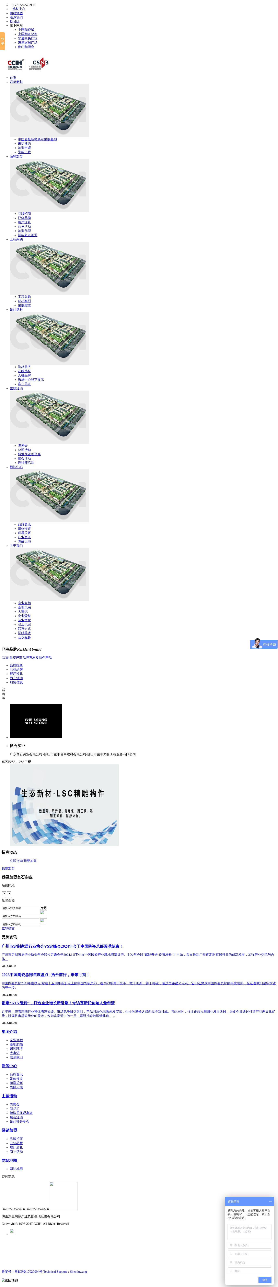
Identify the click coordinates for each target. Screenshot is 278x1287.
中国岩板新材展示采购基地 (37, 139)
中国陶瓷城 (26, 29)
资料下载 (24, 152)
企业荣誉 (24, 616)
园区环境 (16, 1048)
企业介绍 (24, 603)
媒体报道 (24, 528)
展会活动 (24, 458)
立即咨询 (16, 861)
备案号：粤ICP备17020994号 (22, 1271)
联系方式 (24, 628)
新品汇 (15, 1108)
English (15, 21)
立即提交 (8, 928)
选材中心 (18, 9)
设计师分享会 (19, 1121)
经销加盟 (16, 156)
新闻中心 (16, 467)
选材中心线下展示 (31, 379)
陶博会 (23, 445)
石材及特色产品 (40, 657)
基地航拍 (16, 1044)
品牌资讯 (24, 524)
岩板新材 (16, 82)
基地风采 (24, 607)
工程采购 (16, 239)
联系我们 (16, 17)
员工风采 (24, 624)
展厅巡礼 (24, 222)
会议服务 (24, 637)
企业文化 (24, 620)
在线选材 (24, 371)
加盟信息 (16, 682)
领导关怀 (24, 533)
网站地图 (16, 13)
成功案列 (24, 301)
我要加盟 (30, 861)
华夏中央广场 (27, 38)
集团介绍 (9, 1031)
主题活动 (16, 388)
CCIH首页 (9, 657)
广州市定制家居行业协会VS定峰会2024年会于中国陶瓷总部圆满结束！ (62, 946)
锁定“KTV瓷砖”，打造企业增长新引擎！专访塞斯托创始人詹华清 (58, 1003)
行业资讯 (24, 537)
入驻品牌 (24, 375)
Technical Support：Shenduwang (65, 1271)
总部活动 (24, 450)
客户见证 (24, 384)
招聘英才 (24, 633)
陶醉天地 (24, 541)
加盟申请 (24, 148)
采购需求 (24, 305)
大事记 (23, 611)
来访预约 (24, 143)
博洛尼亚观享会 (29, 454)
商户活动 (24, 226)
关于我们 (16, 545)
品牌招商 (24, 213)
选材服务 (24, 367)
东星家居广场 (27, 42)
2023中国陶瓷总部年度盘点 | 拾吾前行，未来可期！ (46, 974)
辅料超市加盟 (27, 235)
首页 (13, 77)
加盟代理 (24, 231)
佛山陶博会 (26, 47)
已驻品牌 (24, 218)
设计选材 (16, 309)
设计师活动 (26, 462)
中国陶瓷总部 (27, 34)
